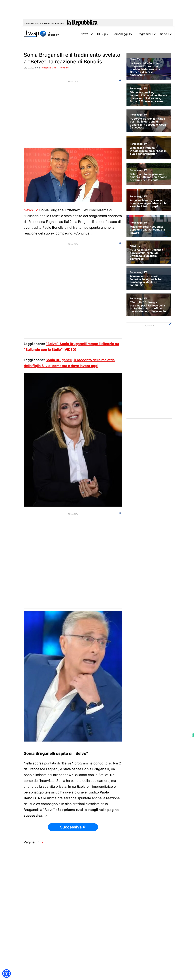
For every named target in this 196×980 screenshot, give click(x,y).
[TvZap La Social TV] (41, 34)
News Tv (31, 210)
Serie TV (166, 34)
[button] (6, 973)
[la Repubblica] (82, 23)
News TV (87, 34)
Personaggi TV (122, 34)
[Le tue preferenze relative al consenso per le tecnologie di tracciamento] (193, 735)
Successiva (71, 827)
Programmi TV (146, 34)
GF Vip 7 (102, 34)
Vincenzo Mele (48, 67)
